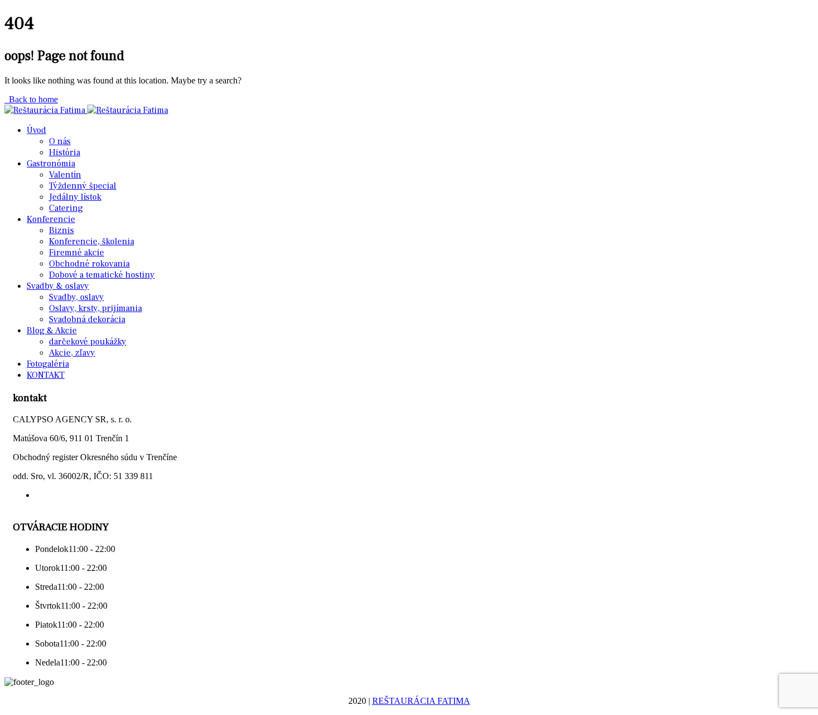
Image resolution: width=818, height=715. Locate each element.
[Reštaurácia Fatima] (45, 110)
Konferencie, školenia (91, 241)
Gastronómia (51, 163)
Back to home (31, 99)
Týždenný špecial (82, 185)
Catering (66, 208)
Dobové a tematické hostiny (102, 274)
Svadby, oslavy (76, 297)
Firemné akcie (76, 252)
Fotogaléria (48, 363)
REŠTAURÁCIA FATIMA (421, 701)
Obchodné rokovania (89, 263)
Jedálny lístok (75, 197)
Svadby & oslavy (58, 286)
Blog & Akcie (52, 330)
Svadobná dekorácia (87, 319)
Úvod (36, 130)
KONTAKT (46, 375)
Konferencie (51, 219)
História (64, 152)
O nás (60, 141)
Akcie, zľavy (72, 352)
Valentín (65, 174)
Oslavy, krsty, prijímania (95, 308)
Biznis (61, 230)
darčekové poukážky (87, 341)
